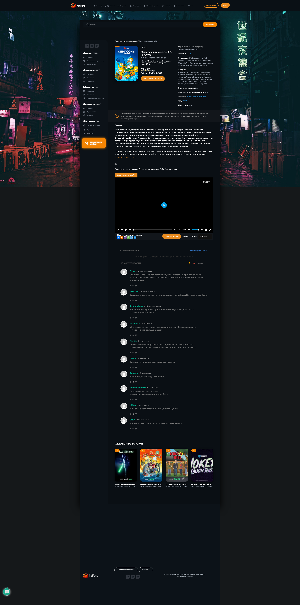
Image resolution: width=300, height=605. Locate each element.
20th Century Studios (196, 97)
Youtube (90, 91)
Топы (190, 6)
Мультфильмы (152, 6)
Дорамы (111, 6)
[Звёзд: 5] (147, 71)
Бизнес (90, 74)
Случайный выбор (96, 143)
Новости (145, 569)
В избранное (172, 236)
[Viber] (125, 237)
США (189, 54)
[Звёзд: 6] (148, 71)
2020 (185, 101)
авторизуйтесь (200, 251)
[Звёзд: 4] (145, 71)
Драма (90, 115)
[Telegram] (131, 237)
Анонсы (167, 6)
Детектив (91, 112)
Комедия (166, 61)
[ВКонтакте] (118, 237)
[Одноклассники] (121, 237)
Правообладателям (126, 569)
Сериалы (136, 6)
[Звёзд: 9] (152, 71)
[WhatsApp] (128, 237)
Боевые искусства (95, 61)
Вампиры (91, 64)
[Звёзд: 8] (151, 71)
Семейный (145, 65)
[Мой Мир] (135, 237)
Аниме (99, 6)
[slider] (152, 230)
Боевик (90, 57)
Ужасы (90, 133)
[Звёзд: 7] (149, 71)
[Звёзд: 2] (142, 71)
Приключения (93, 125)
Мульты (88, 87)
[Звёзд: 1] (141, 71)
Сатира (161, 63)
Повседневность (148, 63)
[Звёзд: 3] (144, 71)
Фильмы (123, 6)
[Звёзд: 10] (154, 71)
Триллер (91, 130)
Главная (118, 41)
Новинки (180, 6)
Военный (91, 81)
